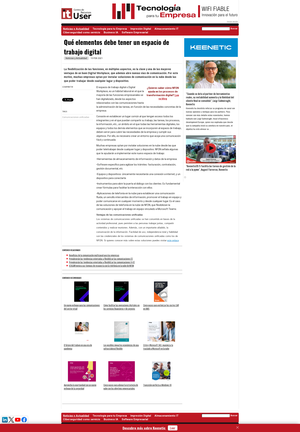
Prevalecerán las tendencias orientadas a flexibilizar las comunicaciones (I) (101, 258)
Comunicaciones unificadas (75, 117)
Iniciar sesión (232, 22)
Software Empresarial (135, 32)
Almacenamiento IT (166, 28)
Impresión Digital (140, 28)
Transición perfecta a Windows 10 (157, 385)
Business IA (111, 32)
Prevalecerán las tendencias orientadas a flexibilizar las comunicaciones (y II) (102, 262)
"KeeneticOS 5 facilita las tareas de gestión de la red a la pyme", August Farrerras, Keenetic (211, 167)
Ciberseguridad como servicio (81, 32)
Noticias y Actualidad (76, 28)
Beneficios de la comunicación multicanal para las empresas (94, 255)
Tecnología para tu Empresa (110, 28)
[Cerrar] (237, 427)
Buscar (234, 28)
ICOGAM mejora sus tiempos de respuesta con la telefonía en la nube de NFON (101, 265)
